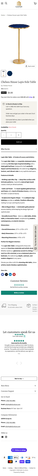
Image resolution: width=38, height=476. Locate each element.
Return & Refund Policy (21, 468)
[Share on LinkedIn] (10, 274)
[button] (19, 149)
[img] (19, 334)
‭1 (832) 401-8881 (10, 401)
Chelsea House (7, 86)
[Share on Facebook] (2, 274)
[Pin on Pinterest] (14, 274)
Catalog (10, 468)
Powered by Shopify (19, 472)
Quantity (3, 130)
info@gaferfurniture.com (12, 405)
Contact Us (32, 468)
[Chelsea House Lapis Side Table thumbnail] (3, 73)
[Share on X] (6, 274)
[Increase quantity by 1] (18, 135)
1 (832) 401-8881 (10, 423)
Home (3, 15)
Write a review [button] (19, 293)
